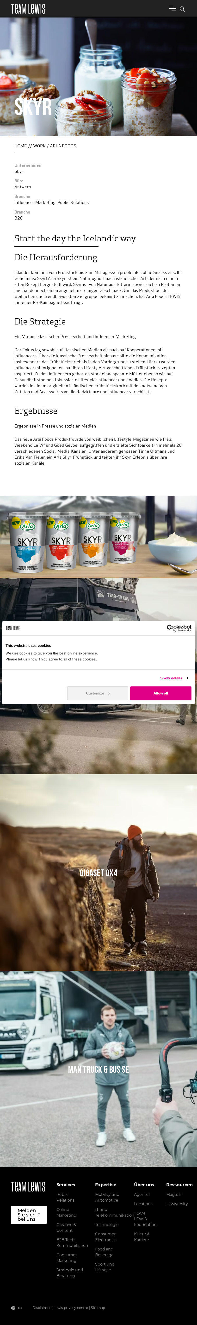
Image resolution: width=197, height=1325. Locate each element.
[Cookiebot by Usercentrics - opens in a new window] (170, 628)
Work (39, 146)
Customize (95, 693)
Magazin (174, 1194)
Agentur (142, 1194)
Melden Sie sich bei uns (27, 1215)
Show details (171, 678)
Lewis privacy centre (71, 1308)
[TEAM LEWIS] (28, 9)
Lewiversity (177, 1204)
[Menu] (171, 8)
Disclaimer (41, 1308)
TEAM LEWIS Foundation (145, 1219)
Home (20, 146)
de (20, 1308)
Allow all (161, 693)
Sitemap (98, 1308)
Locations (143, 1204)
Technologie (107, 1224)
